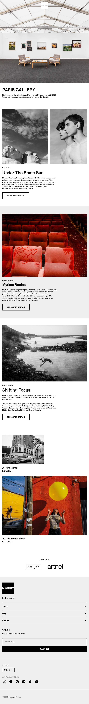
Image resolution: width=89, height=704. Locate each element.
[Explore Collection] (44, 41)
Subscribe (44, 649)
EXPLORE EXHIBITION (16, 307)
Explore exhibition (16, 417)
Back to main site (8, 598)
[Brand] (33, 566)
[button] (3, 5)
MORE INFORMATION (15, 196)
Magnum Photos (15, 697)
